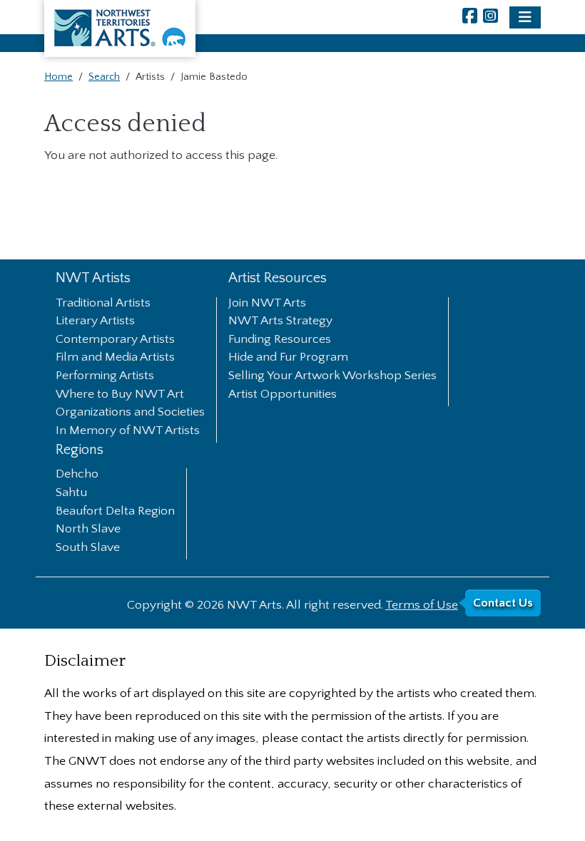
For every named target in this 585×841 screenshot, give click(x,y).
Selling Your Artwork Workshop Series (332, 376)
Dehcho (77, 474)
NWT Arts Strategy (280, 321)
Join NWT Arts (267, 303)
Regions (79, 450)
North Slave (88, 529)
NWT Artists (93, 278)
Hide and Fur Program (288, 357)
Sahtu (71, 493)
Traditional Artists (103, 303)
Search (104, 77)
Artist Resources (277, 278)
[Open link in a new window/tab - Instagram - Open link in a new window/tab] (490, 17)
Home (58, 77)
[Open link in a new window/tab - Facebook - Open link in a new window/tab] (469, 17)
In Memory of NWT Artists (128, 431)
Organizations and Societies (130, 412)
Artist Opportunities (282, 394)
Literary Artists (95, 321)
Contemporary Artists (115, 340)
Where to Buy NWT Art (120, 394)
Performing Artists (105, 376)
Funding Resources (279, 340)
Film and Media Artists (115, 357)
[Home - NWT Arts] (119, 28)
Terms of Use (421, 605)
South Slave (88, 548)
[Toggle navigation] (525, 17)
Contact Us (503, 603)
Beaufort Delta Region (115, 511)
